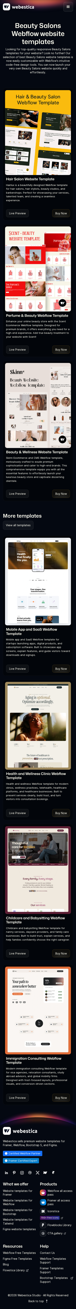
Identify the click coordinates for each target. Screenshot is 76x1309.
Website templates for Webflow (17, 1202)
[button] (68, 7)
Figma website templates (19, 1229)
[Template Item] (38, 132)
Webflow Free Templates (19, 1252)
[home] (18, 7)
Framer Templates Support (52, 1270)
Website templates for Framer (17, 1192)
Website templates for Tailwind (17, 1221)
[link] (6, 1172)
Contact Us (47, 1252)
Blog (6, 1264)
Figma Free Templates (17, 1258)
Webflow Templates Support (53, 1260)
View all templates (18, 525)
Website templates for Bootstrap (17, 1212)
